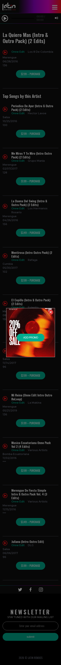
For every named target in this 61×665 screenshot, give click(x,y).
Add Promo (30, 337)
